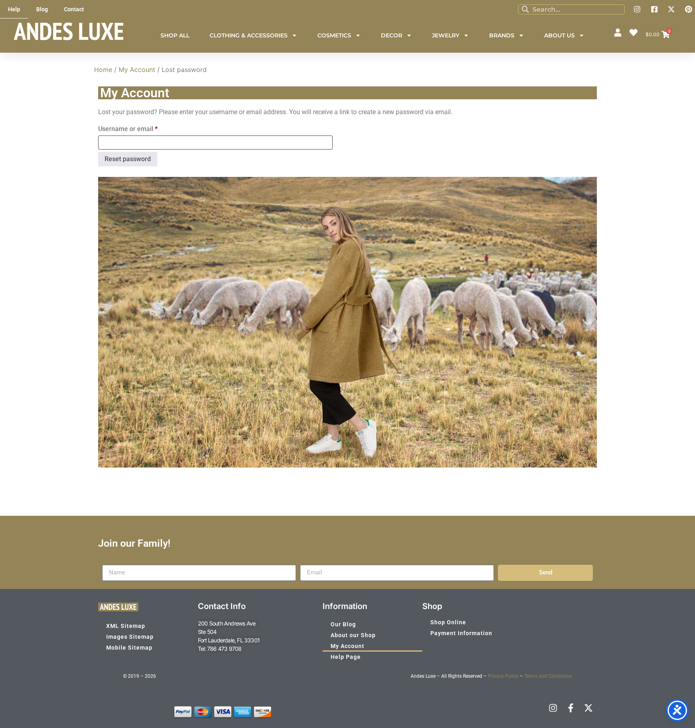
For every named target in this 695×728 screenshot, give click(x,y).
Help (14, 9)
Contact (74, 9)
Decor (391, 35)
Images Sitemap (130, 637)
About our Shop (353, 635)
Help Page (346, 657)
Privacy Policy (503, 676)
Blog (42, 9)
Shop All (174, 35)
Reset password (128, 159)
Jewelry (445, 35)
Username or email (140, 128)
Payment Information (461, 633)
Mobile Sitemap (129, 647)
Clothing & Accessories (249, 35)
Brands (501, 35)
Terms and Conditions (548, 676)
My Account (137, 70)
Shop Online (448, 622)
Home (103, 70)
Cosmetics (334, 35)
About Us (559, 35)
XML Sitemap (125, 626)
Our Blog (343, 624)
